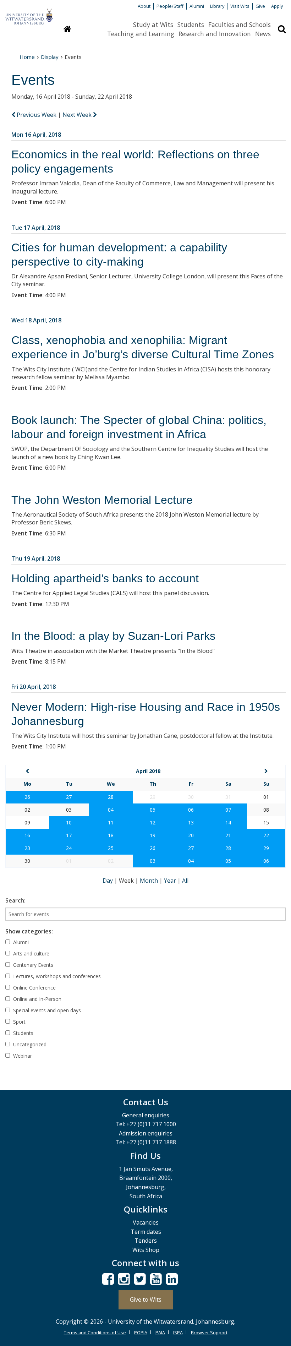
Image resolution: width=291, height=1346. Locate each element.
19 (152, 835)
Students (190, 24)
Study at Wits (153, 24)
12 (152, 822)
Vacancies (146, 1222)
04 (111, 809)
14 (228, 822)
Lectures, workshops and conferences (56, 976)
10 (69, 822)
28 (111, 797)
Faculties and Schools (239, 24)
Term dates (146, 1232)
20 (191, 835)
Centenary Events (32, 964)
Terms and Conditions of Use (95, 1332)
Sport (19, 1021)
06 (191, 809)
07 (228, 809)
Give (260, 6)
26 (27, 797)
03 (152, 860)
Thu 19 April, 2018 (35, 558)
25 (111, 848)
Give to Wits (145, 1299)
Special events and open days (46, 1010)
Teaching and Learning (140, 33)
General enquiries (145, 1115)
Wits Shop (145, 1250)
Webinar (22, 1055)
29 (266, 848)
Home (27, 56)
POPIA (140, 1332)
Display (50, 56)
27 (69, 797)
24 (69, 848)
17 (69, 835)
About (144, 6)
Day (108, 880)
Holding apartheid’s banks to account (105, 578)
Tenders (145, 1240)
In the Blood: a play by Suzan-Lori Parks (113, 636)
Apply (277, 6)
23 (27, 848)
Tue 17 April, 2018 (35, 227)
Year (170, 880)
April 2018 (148, 771)
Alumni (197, 6)
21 (228, 835)
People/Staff (170, 6)
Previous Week (36, 115)
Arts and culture (30, 953)
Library (217, 6)
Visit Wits (239, 6)
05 (152, 809)
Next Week (77, 115)
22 (266, 835)
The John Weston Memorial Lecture (102, 500)
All (185, 880)
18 (111, 835)
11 (111, 822)
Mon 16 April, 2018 (36, 134)
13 (191, 822)
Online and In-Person (36, 999)
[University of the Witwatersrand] (29, 13)
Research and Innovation (215, 33)
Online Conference (34, 987)
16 (27, 835)
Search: (15, 900)
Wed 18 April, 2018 (36, 320)
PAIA (160, 1332)
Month (149, 880)
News (263, 33)
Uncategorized (29, 1044)
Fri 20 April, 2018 (33, 687)
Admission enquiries (145, 1133)
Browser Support (209, 1332)
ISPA (178, 1332)
